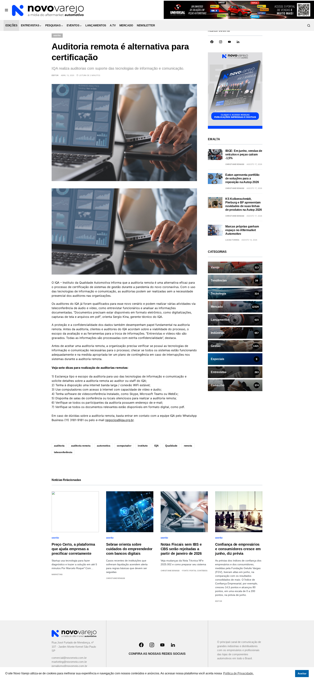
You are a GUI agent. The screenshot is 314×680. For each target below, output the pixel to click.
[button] (6, 10)
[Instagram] (221, 41)
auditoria (59, 445)
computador (124, 445)
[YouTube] (229, 41)
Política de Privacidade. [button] (238, 673)
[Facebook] (212, 41)
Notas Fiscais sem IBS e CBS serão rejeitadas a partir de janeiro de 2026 (181, 548)
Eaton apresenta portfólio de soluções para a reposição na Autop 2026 (242, 178)
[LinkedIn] (238, 41)
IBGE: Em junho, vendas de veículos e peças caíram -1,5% (243, 154)
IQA (156, 445)
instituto (143, 445)
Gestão (57, 35)
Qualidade (171, 445)
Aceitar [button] (302, 673)
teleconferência (63, 452)
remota (188, 445)
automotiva (103, 445)
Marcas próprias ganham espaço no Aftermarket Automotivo (242, 230)
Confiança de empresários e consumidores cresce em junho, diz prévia (238, 548)
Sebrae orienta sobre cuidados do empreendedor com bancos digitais (129, 548)
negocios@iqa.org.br (119, 420)
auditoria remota (80, 445)
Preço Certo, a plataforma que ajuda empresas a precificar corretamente (73, 548)
